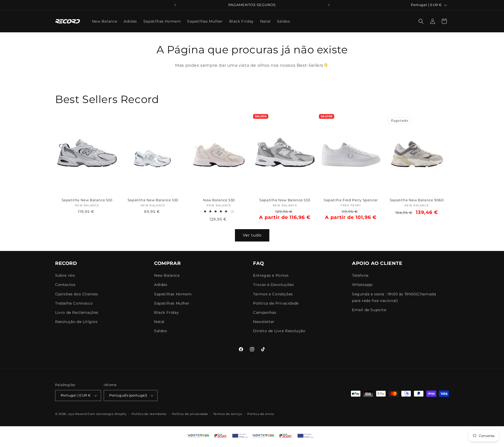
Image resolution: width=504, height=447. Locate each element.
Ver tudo (252, 235)
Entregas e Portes (270, 275)
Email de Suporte (369, 309)
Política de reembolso (149, 414)
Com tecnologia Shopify (107, 414)
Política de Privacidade (276, 303)
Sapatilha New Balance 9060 (417, 200)
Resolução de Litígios (76, 322)
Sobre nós (65, 275)
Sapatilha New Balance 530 (87, 200)
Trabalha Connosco (74, 303)
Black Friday (166, 312)
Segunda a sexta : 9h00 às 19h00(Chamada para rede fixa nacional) (394, 297)
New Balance (167, 275)
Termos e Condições (273, 294)
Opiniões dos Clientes (76, 294)
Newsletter (264, 322)
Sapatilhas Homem (173, 294)
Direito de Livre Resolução (279, 331)
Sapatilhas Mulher (172, 303)
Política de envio (260, 414)
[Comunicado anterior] (175, 5)
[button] (421, 21)
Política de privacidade (190, 414)
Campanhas (264, 312)
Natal (159, 322)
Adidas (160, 284)
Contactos (65, 284)
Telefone (360, 275)
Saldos (160, 331)
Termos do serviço (227, 414)
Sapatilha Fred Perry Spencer (351, 200)
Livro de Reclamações (76, 312)
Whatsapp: (362, 284)
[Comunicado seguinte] (329, 5)
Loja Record (77, 414)
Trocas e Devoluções (273, 284)
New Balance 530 (219, 200)
